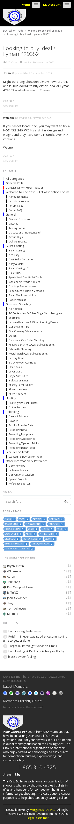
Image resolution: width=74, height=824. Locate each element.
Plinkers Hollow (18, 389)
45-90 (61, 529)
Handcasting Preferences (25, 631)
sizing (47, 529)
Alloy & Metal (16, 264)
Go (66, 501)
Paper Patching (17, 300)
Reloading (12, 412)
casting (38, 519)
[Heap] (11, 693)
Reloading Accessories (22, 439)
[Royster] (5, 693)
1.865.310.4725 (37, 767)
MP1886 (12, 614)
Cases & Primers (18, 416)
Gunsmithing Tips (19, 326)
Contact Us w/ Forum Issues (25, 187)
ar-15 (30, 533)
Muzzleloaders (17, 394)
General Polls (14, 183)
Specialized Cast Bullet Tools (25, 277)
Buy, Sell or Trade (17, 452)
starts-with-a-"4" (16, 543)
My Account (52, 5)
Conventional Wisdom (22, 474)
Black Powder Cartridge (22, 362)
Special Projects (18, 479)
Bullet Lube (15, 273)
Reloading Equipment (21, 434)
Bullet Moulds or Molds (22, 295)
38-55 (23, 519)
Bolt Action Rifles (18, 380)
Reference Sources (19, 483)
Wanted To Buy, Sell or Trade (26, 456)
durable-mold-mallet (18, 548)
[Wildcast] (30, 693)
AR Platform (16, 309)
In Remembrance (19, 470)
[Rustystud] (48, 693)
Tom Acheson (16, 608)
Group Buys (16, 237)
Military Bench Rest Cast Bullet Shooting (31, 344)
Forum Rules (16, 205)
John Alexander (17, 598)
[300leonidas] (61, 693)
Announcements (18, 196)
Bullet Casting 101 (19, 268)
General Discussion (20, 219)
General (11, 214)
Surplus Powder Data (21, 425)
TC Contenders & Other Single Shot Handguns (35, 313)
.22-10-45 (8, 73)
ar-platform (48, 533)
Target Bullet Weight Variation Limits (32, 646)
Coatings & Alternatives (22, 286)
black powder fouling (22, 657)
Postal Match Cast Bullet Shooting (28, 353)
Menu (26, 5)
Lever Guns (15, 371)
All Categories (15, 179)
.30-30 (9, 519)
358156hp (13, 582)
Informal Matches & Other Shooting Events (33, 322)
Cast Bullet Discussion (21, 259)
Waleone (9, 118)
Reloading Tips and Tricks (24, 443)
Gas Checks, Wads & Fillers (24, 282)
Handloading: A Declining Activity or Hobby (36, 651)
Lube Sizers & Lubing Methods (26, 291)
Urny (10, 603)
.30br (49, 538)
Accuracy (14, 255)
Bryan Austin (15, 566)
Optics (12, 335)
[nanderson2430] (24, 693)
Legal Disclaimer (38, 818)
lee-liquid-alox (41, 543)
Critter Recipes (17, 407)
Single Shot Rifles (18, 376)
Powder (13, 421)
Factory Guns (16, 358)
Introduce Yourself (19, 201)
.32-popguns (31, 538)
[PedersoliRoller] (42, 693)
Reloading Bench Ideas (22, 447)
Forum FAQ (15, 210)
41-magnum (13, 524)
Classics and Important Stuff (25, 232)
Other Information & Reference (26, 461)
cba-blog (11, 538)
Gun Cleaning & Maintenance (25, 331)
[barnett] (54, 693)
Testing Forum (17, 228)
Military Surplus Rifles (21, 385)
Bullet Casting (15, 246)
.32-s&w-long (35, 524)
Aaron (11, 576)
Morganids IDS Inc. (42, 810)
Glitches (13, 223)
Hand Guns (15, 367)
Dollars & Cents (18, 241)
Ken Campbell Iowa (20, 587)
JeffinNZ (12, 592)
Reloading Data (18, 430)
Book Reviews (17, 465)
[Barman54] (36, 693)
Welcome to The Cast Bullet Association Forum (37, 192)
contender (13, 533)
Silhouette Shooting (20, 349)
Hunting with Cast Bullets (23, 403)
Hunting (11, 398)
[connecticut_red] (17, 693)
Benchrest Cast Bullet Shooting (26, 340)
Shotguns (14, 317)
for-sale (55, 519)
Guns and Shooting (18, 304)
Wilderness (14, 571)
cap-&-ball (56, 524)
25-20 (32, 529)
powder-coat (14, 529)
